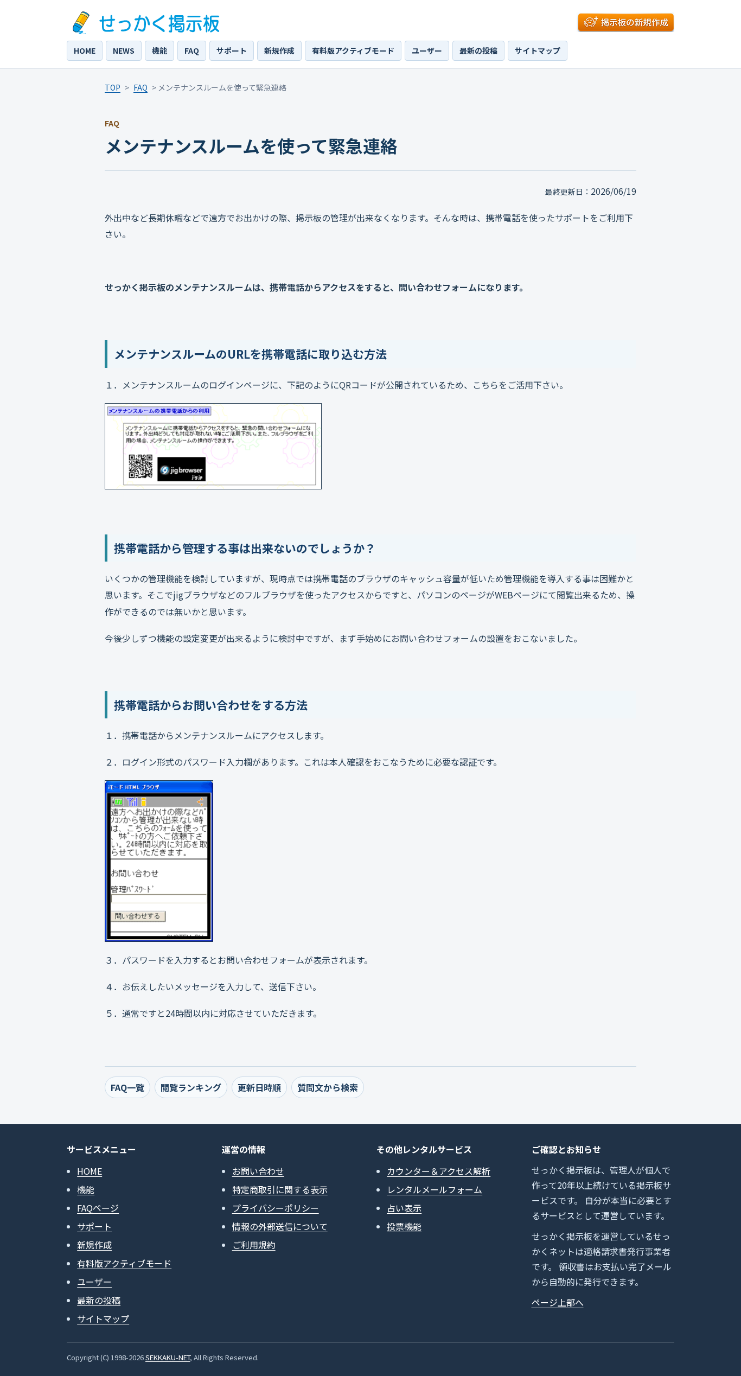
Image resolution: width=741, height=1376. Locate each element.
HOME (84, 50)
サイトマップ (537, 50)
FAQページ (98, 1207)
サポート (231, 50)
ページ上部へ (558, 1302)
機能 (159, 50)
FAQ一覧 (127, 1087)
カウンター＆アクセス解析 (438, 1170)
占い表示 (404, 1207)
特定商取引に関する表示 (280, 1189)
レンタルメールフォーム (434, 1189)
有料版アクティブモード (353, 50)
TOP (112, 87)
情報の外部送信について (280, 1226)
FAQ (191, 50)
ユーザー (427, 50)
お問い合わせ (258, 1170)
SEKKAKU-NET (167, 1357)
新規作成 (279, 50)
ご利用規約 (254, 1244)
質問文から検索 (327, 1087)
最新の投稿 (478, 50)
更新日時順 (259, 1087)
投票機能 (404, 1226)
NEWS (124, 50)
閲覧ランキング (191, 1087)
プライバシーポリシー (275, 1207)
